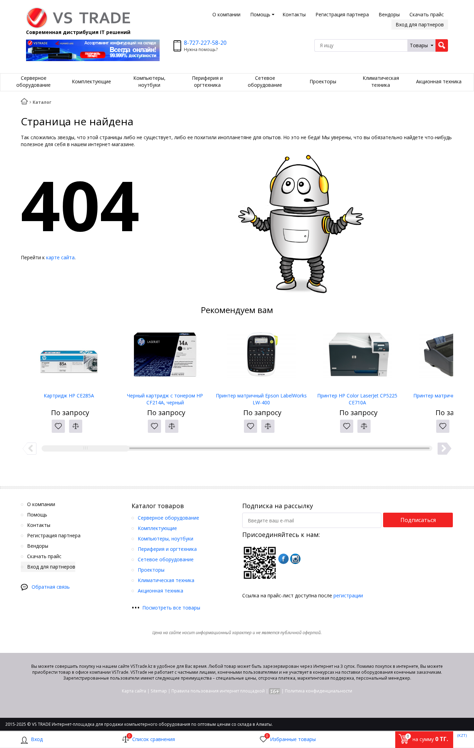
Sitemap (159, 691)
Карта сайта (134, 691)
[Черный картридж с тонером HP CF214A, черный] (165, 357)
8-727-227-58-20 (205, 43)
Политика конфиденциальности (318, 691)
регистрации (348, 595)
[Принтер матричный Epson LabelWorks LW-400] (261, 357)
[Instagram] (295, 559)
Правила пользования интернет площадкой (218, 691)
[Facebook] (283, 559)
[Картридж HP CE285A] (69, 357)
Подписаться (418, 520)
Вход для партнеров (420, 24)
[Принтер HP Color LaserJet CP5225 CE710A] (357, 357)
